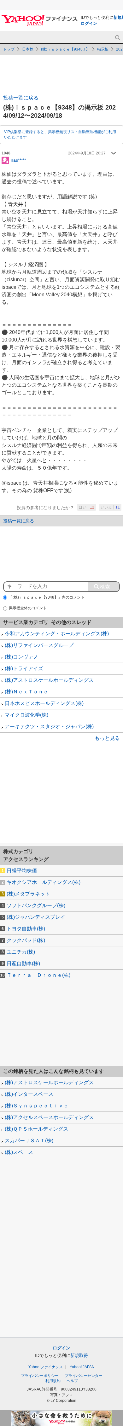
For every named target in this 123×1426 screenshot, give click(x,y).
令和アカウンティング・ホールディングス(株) (57, 633)
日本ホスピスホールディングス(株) (44, 703)
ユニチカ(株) (21, 952)
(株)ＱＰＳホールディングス (36, 1129)
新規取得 (79, 1355)
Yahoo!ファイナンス (45, 1367)
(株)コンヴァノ (21, 656)
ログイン (89, 23)
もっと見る (107, 738)
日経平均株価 (22, 870)
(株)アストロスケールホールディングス (49, 680)
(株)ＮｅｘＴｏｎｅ (26, 691)
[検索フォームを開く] (117, 37)
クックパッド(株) (26, 940)
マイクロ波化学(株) (26, 715)
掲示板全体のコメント (28, 608)
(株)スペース (19, 1152)
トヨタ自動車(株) (26, 928)
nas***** (18, 159)
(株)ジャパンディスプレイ (36, 917)
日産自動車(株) (23, 963)
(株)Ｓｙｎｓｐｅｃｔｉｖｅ (36, 1105)
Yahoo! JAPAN (82, 1367)
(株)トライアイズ (24, 668)
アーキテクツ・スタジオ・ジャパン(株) (49, 726)
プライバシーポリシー (40, 1376)
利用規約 (53, 1381)
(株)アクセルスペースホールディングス (49, 1117)
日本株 (27, 49)
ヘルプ (72, 1381)
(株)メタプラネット (28, 893)
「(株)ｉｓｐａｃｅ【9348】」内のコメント (47, 597)
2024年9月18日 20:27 (87, 153)
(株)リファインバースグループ (39, 645)
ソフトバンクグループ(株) (36, 905)
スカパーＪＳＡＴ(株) (29, 1140)
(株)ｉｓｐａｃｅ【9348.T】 (65, 49)
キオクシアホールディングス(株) (43, 882)
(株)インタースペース (29, 1094)
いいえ (110, 507)
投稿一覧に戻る (20, 97)
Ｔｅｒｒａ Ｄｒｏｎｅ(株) (38, 975)
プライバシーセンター (83, 1376)
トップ (9, 49)
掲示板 (102, 49)
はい (86, 507)
